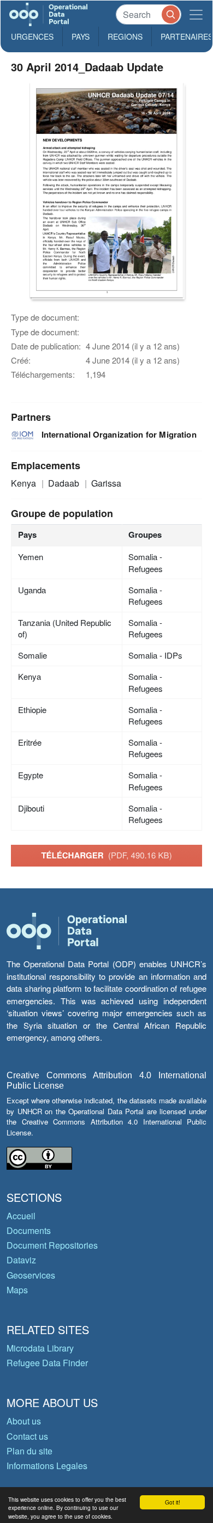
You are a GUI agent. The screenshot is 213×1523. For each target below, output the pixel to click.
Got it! (172, 1502)
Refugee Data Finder (47, 1362)
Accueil (21, 1215)
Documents (29, 1230)
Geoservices (31, 1275)
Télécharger (106, 855)
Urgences (32, 36)
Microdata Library (40, 1348)
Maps (17, 1290)
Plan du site (29, 1451)
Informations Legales (47, 1465)
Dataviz (21, 1260)
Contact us (27, 1436)
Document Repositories (52, 1245)
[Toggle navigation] (196, 14)
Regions (125, 36)
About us (24, 1421)
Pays (81, 36)
